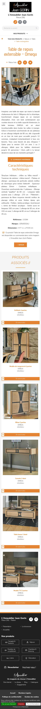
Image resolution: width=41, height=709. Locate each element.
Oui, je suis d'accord (8, 704)
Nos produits (19, 33)
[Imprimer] (20, 62)
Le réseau (18, 682)
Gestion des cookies (32, 697)
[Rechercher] (37, 28)
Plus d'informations (33, 704)
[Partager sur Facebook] (25, 62)
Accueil (12, 693)
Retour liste (12, 62)
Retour (21, 245)
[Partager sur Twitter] (30, 62)
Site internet (7, 682)
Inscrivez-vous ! (29, 667)
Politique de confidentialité (11, 697)
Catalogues (34, 682)
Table (33, 39)
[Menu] (4, 4)
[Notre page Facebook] (20, 22)
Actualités (6, 630)
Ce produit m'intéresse (21, 159)
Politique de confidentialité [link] (20, 707)
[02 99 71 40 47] (15, 22)
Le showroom (26, 626)
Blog (25, 682)
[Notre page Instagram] (25, 22)
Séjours (26, 39)
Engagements (21, 684)
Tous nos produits (15, 39)
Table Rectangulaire (22, 41)
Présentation (7, 626)
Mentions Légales (24, 693)
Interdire (21, 704)
